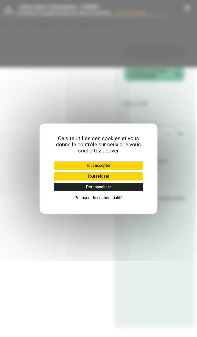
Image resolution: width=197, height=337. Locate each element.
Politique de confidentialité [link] (98, 197)
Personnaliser (98, 187)
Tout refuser (98, 176)
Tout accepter (98, 165)
